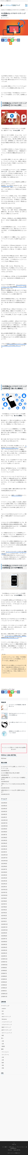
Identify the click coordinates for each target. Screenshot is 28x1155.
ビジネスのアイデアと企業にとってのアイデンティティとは (13, 767)
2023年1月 (4, 852)
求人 (2, 1038)
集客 (2, 1049)
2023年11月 (4, 823)
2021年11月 (4, 892)
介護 (3, 1041)
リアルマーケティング (7, 1024)
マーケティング (5, 1005)
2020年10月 (4, 930)
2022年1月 (4, 886)
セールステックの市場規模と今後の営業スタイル (17, 705)
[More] (10, 43)
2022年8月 (4, 866)
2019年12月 (4, 959)
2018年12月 (4, 993)
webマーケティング (6, 1016)
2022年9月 (4, 863)
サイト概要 (4, 1146)
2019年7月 (4, 973)
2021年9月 (4, 898)
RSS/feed (3, 758)
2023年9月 (4, 829)
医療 (3, 1062)
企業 (3, 1043)
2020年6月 (4, 941)
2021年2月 (4, 918)
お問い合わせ (11, 1146)
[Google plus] (9, 40)
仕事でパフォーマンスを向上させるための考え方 (13, 784)
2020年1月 (4, 956)
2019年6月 (4, 976)
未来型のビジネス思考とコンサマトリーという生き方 (17, 731)
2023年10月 (4, 826)
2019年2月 (4, 988)
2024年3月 (4, 811)
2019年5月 (4, 979)
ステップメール (5, 1054)
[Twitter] (5, 40)
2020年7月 (4, 938)
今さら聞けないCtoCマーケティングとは (17, 723)
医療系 (3, 1046)
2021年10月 (4, 895)
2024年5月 (4, 805)
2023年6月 (4, 837)
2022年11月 (4, 857)
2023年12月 (4, 820)
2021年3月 (4, 915)
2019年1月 (4, 990)
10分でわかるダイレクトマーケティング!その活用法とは (17, 714)
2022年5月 (4, 875)
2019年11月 (4, 962)
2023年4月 (4, 843)
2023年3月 (4, 846)
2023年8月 (4, 831)
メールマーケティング (7, 1021)
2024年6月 (4, 803)
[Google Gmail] (15, 40)
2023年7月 (4, 834)
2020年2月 (4, 953)
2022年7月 (4, 869)
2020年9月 (4, 933)
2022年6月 (4, 872)
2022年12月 (4, 855)
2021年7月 (4, 904)
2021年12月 (4, 889)
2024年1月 (4, 817)
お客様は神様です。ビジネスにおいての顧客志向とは (13, 778)
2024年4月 (4, 808)
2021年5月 (4, 909)
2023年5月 (4, 840)
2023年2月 (4, 849)
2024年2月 (4, 814)
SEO (3, 1011)
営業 (3, 1065)
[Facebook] (2, 40)
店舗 (3, 1068)
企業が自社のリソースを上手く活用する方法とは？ (13, 791)
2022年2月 (4, 883)
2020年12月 (4, 924)
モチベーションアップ (7, 1032)
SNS (3, 1013)
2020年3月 (4, 950)
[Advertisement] (14, 61)
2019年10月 (4, 964)
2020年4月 (4, 947)
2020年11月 (4, 927)
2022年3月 (4, 881)
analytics (4, 1008)
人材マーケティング (6, 1030)
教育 (3, 1035)
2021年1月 (4, 921)
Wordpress (4, 1019)
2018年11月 (4, 996)
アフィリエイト (5, 1052)
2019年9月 (4, 967)
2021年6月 (4, 907)
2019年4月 (4, 982)
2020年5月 (4, 944)
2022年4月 (4, 878)
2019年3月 (4, 985)
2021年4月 (4, 912)
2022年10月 (4, 860)
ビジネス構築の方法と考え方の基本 (10, 773)
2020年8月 (4, 936)
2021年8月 (4, 901)
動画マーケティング (6, 1027)
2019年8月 (4, 970)
